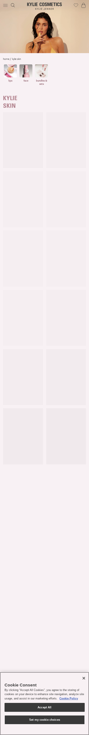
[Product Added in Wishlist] (76, 5)
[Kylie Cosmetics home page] (44, 6)
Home (6, 58)
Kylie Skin (16, 58)
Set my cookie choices (44, 719)
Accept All (44, 707)
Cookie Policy (68, 698)
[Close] (84, 678)
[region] (44, 703)
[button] (5, 5)
